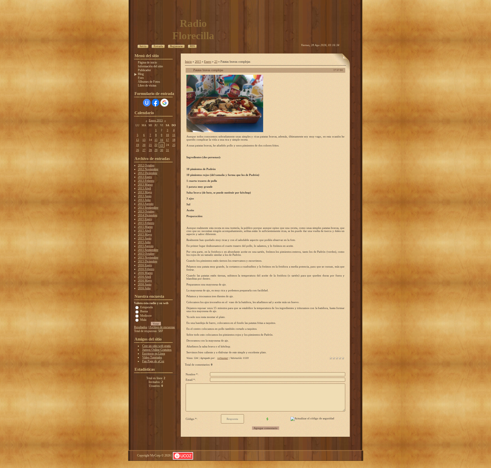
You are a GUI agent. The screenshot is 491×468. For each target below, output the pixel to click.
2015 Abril (144, 230)
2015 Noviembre (148, 257)
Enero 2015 (156, 120)
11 (173, 134)
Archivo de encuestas (162, 327)
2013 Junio (144, 196)
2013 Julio (144, 200)
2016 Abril (144, 277)
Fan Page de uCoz (153, 361)
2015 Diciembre (147, 261)
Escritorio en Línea (153, 353)
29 (156, 150)
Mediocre (146, 315)
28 (150, 150)
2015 (198, 61)
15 (156, 139)
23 (161, 144)
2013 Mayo (145, 192)
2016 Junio (144, 284)
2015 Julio (144, 242)
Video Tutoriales (152, 357)
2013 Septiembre (148, 207)
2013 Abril (144, 188)
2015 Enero (145, 219)
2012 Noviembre (148, 169)
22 (156, 144)
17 (167, 139)
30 (161, 150)
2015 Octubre (146, 254)
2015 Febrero (146, 223)
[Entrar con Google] (164, 103)
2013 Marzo (145, 184)
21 (150, 144)
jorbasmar (222, 358)
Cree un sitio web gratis (156, 346)
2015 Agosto (145, 246)
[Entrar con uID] (147, 103)
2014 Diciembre (147, 215)
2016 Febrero (146, 269)
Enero (207, 61)
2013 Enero (145, 177)
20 (144, 144)
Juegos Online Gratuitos (157, 350)
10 (167, 134)
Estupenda (146, 307)
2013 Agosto (145, 204)
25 (173, 144)
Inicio (188, 61)
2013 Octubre (146, 211)
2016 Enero (145, 265)
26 (137, 150)
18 (173, 139)
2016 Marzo (145, 273)
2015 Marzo (145, 227)
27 (144, 150)
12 (137, 139)
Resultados (140, 327)
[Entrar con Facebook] (155, 103)
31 (167, 150)
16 (161, 139)
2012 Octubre (146, 165)
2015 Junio (144, 238)
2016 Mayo (145, 280)
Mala (143, 320)
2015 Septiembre (148, 250)
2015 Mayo (145, 234)
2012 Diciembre (147, 173)
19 (137, 144)
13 (144, 139)
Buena (144, 311)
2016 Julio (144, 288)
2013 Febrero (146, 181)
